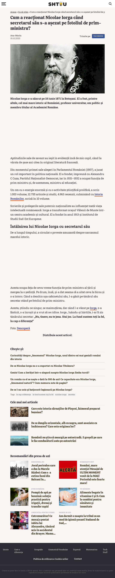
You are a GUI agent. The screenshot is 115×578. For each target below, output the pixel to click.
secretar (71, 394)
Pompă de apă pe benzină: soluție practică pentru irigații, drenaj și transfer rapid (41, 499)
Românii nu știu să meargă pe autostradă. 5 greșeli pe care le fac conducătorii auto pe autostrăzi (66, 439)
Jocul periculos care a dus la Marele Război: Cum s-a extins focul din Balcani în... (43, 472)
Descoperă (23, 328)
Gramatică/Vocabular (57, 549)
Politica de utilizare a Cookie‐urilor (50, 558)
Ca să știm (23, 11)
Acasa (13, 11)
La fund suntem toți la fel (43, 394)
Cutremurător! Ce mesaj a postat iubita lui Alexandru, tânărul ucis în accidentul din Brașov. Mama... (43, 524)
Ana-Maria (15, 35)
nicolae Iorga (60, 394)
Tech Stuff (105, 551)
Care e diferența (18, 551)
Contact (78, 558)
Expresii (76, 549)
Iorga (93, 308)
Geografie (38, 549)
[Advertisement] (57, 133)
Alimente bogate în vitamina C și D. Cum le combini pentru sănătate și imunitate (92, 499)
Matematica (91, 549)
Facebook (98, 36)
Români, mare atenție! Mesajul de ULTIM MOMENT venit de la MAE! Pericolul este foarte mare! (92, 474)
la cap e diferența (23, 394)
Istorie (5, 549)
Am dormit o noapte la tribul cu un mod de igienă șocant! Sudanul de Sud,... (79, 519)
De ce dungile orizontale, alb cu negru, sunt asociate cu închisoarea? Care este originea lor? (64, 424)
